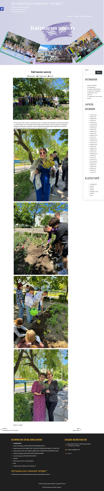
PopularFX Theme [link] (60, 483)
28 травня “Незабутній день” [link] (94, 89)
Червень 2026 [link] (93, 118)
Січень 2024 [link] (93, 157)
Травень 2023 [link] (93, 166)
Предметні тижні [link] (94, 191)
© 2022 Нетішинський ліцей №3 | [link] (47, 483)
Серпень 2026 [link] (93, 114)
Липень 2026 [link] (93, 116)
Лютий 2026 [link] (93, 120)
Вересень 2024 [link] (93, 144)
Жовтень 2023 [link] (93, 163)
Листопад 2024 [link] (93, 140)
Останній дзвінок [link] (91, 87)
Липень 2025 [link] (93, 129)
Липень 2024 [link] (93, 146)
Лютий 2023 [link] (93, 170)
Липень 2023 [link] (93, 164)
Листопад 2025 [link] (93, 124)
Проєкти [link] (92, 193)
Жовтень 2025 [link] (93, 126)
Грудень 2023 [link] (93, 159)
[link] (2, 9)
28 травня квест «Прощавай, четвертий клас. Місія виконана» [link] (93, 92)
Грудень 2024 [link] (93, 138)
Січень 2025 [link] (93, 137)
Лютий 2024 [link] (93, 155)
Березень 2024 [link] (93, 153)
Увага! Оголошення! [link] (91, 85)
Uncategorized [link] (93, 184)
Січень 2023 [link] (93, 172)
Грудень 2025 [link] (93, 122)
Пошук (87, 69)
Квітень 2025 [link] (93, 133)
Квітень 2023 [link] (93, 168)
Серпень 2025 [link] (93, 127)
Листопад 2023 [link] (93, 161)
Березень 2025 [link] (93, 135)
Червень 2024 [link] (93, 148)
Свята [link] (91, 195)
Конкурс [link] (92, 189)
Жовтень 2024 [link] (93, 142)
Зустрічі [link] (92, 187)
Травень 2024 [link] (93, 150)
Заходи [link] (20, 425)
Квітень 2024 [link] (93, 151)
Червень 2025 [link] (93, 131)
